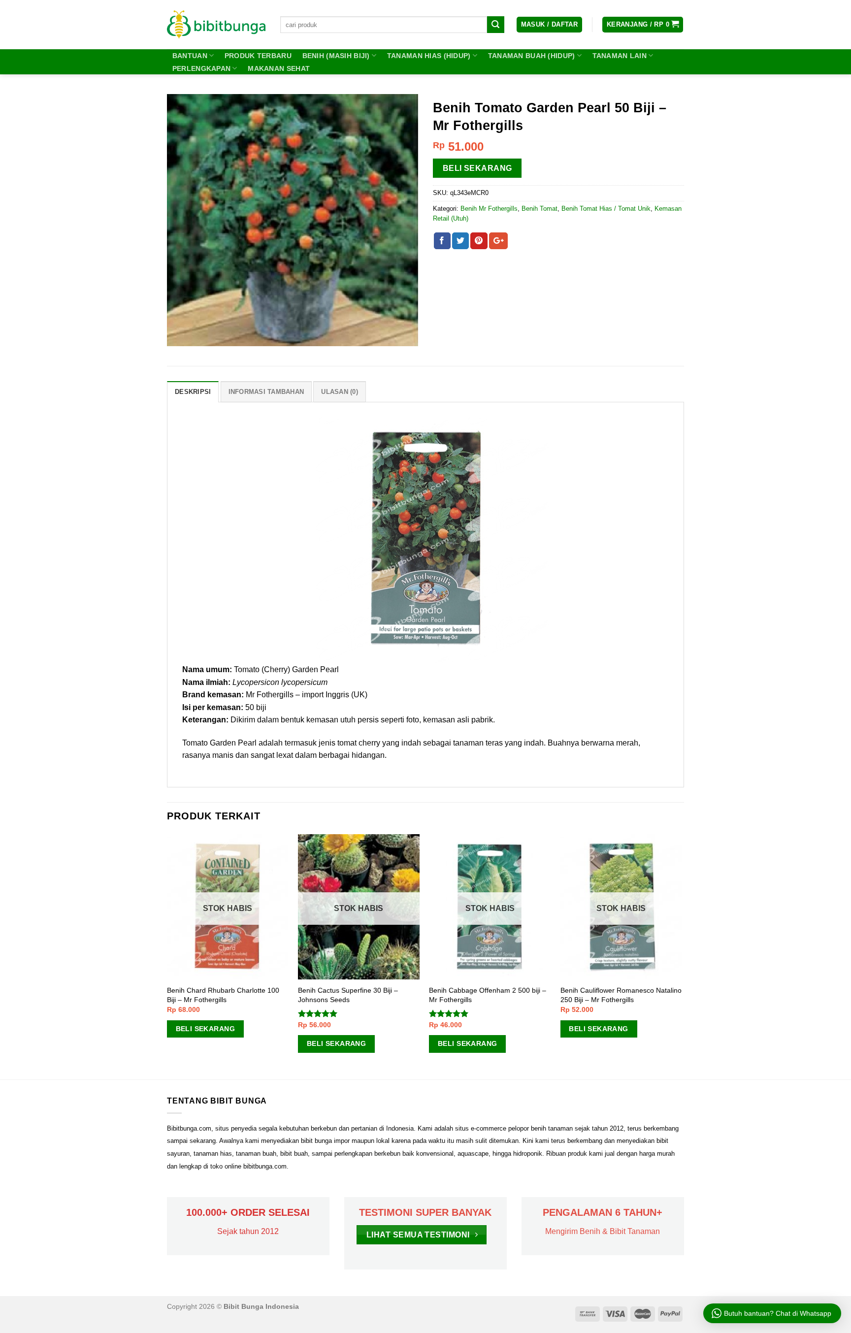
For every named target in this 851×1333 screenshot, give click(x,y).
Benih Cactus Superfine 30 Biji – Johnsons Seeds (348, 995)
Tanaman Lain (619, 56)
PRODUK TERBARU (258, 56)
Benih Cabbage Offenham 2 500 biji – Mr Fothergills (487, 995)
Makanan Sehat (279, 68)
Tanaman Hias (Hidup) (429, 56)
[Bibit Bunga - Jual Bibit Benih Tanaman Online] (216, 24)
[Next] (681, 955)
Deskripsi (193, 391)
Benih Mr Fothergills (489, 208)
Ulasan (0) (339, 391)
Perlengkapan (201, 68)
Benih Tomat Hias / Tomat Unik (606, 208)
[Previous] (167, 955)
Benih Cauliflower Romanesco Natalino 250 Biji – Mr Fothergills (621, 995)
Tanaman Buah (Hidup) (531, 56)
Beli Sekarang (477, 168)
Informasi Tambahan (266, 391)
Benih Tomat (539, 208)
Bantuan (189, 56)
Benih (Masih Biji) (336, 56)
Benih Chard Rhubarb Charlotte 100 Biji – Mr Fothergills (223, 995)
